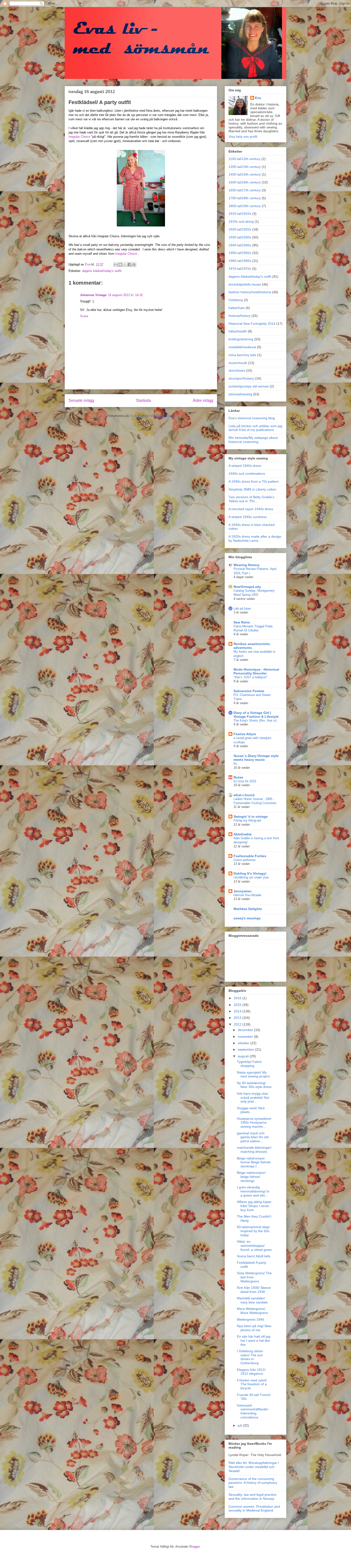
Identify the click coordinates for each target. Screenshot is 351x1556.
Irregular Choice (80, 136)
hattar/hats (237, 308)
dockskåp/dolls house (245, 284)
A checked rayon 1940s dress (251, 509)
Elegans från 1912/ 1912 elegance (251, 1372)
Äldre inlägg (203, 400)
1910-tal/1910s (240, 213)
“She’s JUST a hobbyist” (250, 677)
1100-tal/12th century (245, 159)
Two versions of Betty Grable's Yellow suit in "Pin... (251, 499)
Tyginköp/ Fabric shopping (249, 1064)
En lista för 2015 (245, 781)
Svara (84, 316)
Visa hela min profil (243, 136)
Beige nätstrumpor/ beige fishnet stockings (251, 1177)
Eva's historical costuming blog (252, 418)
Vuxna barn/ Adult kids (253, 1256)
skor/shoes (237, 370)
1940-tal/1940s (240, 245)
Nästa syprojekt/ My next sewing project (253, 1074)
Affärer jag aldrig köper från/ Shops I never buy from (254, 1206)
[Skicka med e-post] (115, 264)
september (246, 1049)
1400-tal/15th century (245, 174)
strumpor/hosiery (241, 378)
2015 (238, 1005)
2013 (238, 1018)
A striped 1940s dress (245, 466)
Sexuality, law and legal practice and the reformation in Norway (253, 1497)
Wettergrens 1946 (250, 1319)
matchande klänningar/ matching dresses (254, 1149)
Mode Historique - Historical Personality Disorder (256, 671)
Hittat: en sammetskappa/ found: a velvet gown (254, 1246)
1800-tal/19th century (245, 206)
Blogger (194, 1546)
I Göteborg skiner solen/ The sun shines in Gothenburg (250, 1357)
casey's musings (247, 918)
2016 (238, 998)
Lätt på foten (242, 608)
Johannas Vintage (93, 295)
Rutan (238, 777)
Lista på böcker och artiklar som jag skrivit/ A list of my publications (255, 428)
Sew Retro (242, 622)
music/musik (238, 363)
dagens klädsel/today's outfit (102, 271)
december (246, 1030)
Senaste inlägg (81, 400)
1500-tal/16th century (245, 182)
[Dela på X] (124, 264)
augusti (244, 1056)
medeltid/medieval (242, 347)
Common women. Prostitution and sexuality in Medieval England (254, 1508)
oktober (244, 1043)
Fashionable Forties (250, 856)
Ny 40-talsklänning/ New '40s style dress (254, 1085)
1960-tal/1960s (240, 261)
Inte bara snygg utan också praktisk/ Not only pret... (253, 1098)
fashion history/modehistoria (250, 292)
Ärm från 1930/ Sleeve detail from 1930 (254, 1290)
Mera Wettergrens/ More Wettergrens (252, 1311)
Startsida (143, 400)
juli (240, 1425)
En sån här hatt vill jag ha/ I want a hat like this (253, 1340)
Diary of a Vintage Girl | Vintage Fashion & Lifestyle (256, 714)
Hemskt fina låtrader (247, 895)
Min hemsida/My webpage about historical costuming (253, 440)
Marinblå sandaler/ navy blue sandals (252, 1300)
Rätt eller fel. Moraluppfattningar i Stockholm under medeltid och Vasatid (254, 1467)
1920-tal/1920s (240, 229)
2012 (238, 1024)
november (246, 1036)
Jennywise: (243, 891)
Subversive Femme (249, 691)
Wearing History (247, 565)
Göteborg (236, 300)
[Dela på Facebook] (129, 264)
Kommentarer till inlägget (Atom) (153, 416)
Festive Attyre (245, 734)
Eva (258, 98)
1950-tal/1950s (240, 253)
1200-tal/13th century (245, 167)
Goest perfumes (245, 860)
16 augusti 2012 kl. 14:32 (125, 295)
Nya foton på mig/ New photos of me (254, 1328)
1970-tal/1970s (240, 268)
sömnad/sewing (240, 394)
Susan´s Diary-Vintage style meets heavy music (256, 757)
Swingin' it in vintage (251, 816)
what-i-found (244, 795)
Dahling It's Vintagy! (250, 873)
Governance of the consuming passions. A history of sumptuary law (253, 1483)
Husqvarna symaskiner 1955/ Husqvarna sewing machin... (254, 1123)
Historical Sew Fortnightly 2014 (252, 324)
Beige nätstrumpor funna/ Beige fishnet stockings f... (254, 1162)
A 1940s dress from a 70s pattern (254, 481)
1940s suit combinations (247, 473)
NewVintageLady (247, 587)
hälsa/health (238, 331)
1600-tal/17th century (245, 190)
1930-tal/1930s (240, 237)
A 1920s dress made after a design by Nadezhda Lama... (255, 538)
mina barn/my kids (242, 355)
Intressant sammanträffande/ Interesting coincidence (252, 1411)
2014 (238, 1011)
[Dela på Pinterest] (134, 264)
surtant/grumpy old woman (249, 386)
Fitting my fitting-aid (247, 820)
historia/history (239, 316)
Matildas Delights (248, 909)
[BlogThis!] (120, 264)
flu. (236, 763)
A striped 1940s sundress (248, 517)
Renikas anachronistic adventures (252, 646)
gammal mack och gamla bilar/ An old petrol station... (252, 1137)
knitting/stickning (241, 339)
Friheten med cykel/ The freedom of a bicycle (252, 1384)
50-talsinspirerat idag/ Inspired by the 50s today (253, 1231)
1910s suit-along (241, 221)
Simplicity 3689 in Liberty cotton (252, 489)
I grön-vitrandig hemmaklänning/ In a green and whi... (253, 1191)
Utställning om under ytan (251, 877)
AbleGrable (243, 834)
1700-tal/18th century (245, 198)
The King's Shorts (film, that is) (255, 720)
